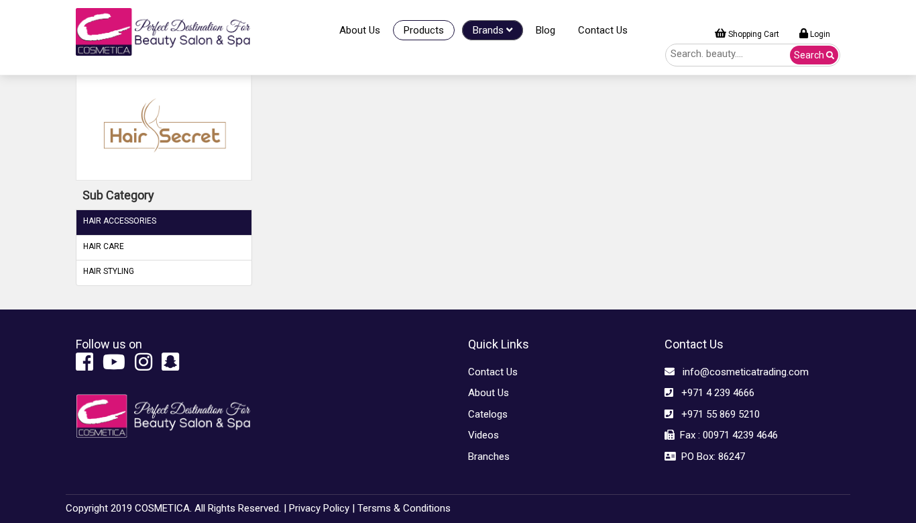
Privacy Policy (319, 508)
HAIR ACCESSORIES (119, 221)
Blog (545, 30)
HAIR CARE (103, 246)
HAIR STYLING (108, 271)
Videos (483, 435)
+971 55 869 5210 (716, 414)
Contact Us (603, 30)
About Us (359, 30)
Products (424, 30)
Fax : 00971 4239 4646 (726, 435)
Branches (489, 456)
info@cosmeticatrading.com (742, 372)
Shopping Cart (752, 34)
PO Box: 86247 (710, 456)
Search (810, 55)
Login (819, 34)
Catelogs (488, 414)
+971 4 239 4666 (713, 393)
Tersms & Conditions (404, 508)
